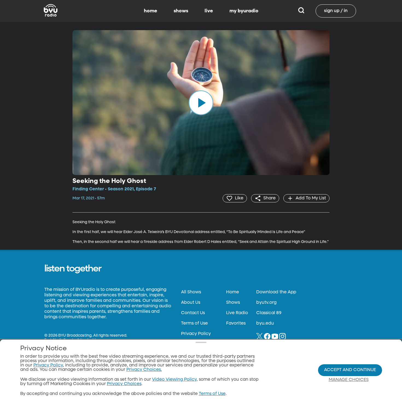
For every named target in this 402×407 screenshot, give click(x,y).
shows (181, 10)
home (150, 10)
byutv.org (266, 302)
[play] (201, 102)
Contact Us (193, 313)
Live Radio (237, 313)
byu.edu (265, 323)
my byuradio (243, 10)
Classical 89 (268, 313)
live (209, 10)
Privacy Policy (196, 334)
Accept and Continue (350, 370)
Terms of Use (194, 323)
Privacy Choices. (144, 370)
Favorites (236, 323)
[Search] (301, 11)
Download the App (276, 292)
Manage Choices (349, 380)
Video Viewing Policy (174, 379)
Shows (233, 302)
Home (232, 292)
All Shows (191, 292)
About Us (190, 302)
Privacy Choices (124, 384)
